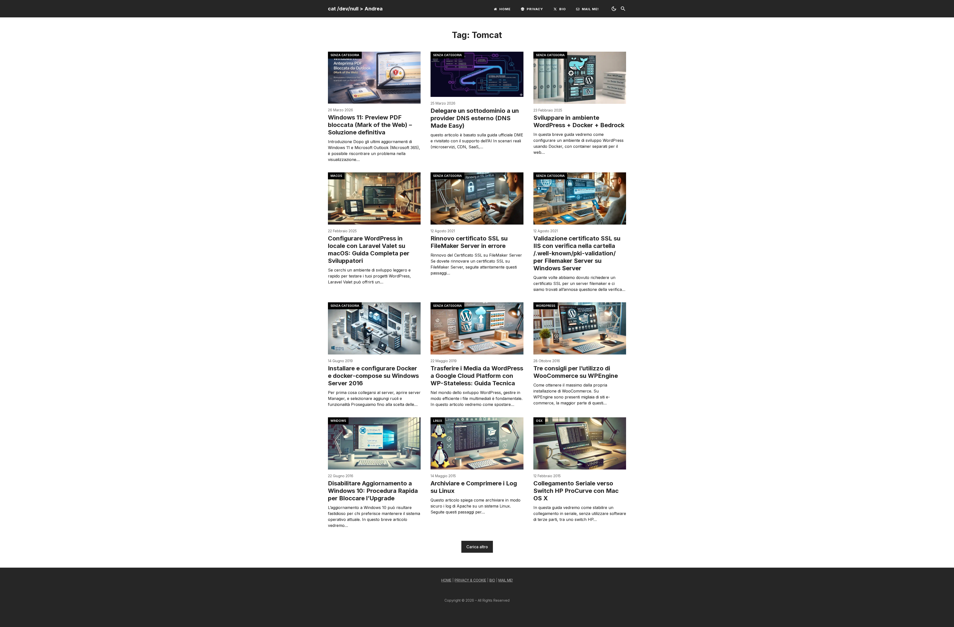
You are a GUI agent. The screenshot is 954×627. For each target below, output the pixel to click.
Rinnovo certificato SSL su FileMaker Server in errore (469, 242)
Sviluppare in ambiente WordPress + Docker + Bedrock (578, 121)
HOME (446, 580)
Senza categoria (344, 55)
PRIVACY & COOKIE (470, 580)
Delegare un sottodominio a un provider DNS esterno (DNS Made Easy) (475, 118)
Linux (437, 421)
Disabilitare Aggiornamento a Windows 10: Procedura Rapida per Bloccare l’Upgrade (373, 491)
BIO (492, 580)
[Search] (623, 9)
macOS (336, 176)
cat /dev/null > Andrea (355, 9)
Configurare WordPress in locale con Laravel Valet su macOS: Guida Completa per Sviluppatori (368, 249)
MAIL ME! (505, 580)
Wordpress (545, 306)
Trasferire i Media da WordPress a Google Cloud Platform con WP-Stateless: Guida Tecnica (477, 376)
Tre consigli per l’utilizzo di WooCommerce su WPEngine (575, 372)
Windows (338, 421)
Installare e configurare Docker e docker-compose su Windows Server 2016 (373, 376)
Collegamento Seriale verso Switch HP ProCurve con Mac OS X (576, 491)
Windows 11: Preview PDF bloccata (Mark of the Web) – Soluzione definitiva (370, 125)
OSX (539, 421)
